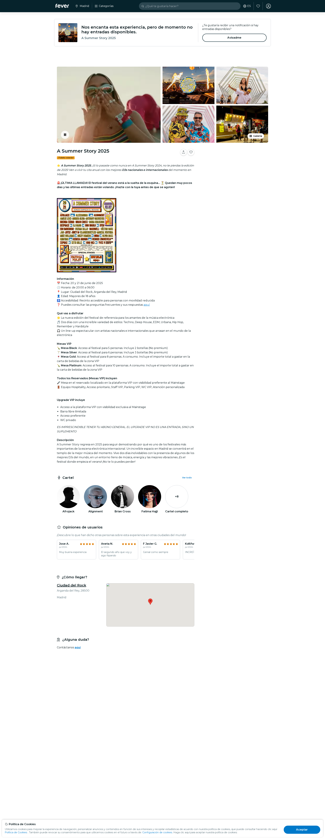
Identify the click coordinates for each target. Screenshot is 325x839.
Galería (257, 136)
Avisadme (234, 37)
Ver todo (187, 477)
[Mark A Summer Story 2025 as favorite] (191, 152)
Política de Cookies (16, 832)
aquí (147, 304)
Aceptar (302, 829)
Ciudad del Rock (71, 585)
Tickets (233, 163)
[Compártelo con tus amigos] (183, 152)
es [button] (249, 6)
